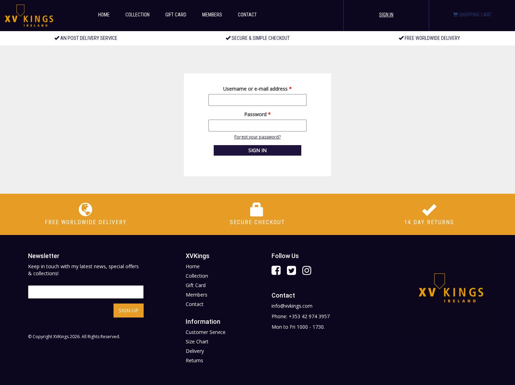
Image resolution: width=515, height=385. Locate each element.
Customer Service (206, 332)
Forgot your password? (257, 137)
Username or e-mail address (257, 88)
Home (104, 14)
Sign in (386, 14)
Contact (247, 14)
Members (212, 14)
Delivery (195, 351)
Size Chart (197, 341)
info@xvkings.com (292, 305)
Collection (137, 14)
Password (257, 114)
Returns (194, 360)
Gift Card (175, 14)
